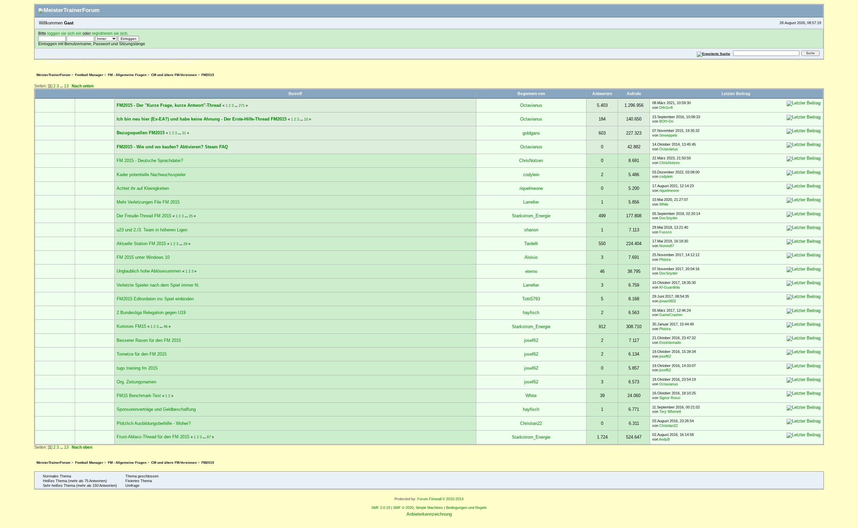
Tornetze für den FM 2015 (142, 354)
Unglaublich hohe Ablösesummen (149, 271)
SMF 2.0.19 (380, 508)
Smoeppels (668, 135)
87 (209, 437)
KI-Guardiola (669, 287)
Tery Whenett (670, 411)
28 (185, 244)
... (62, 86)
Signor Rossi (669, 398)
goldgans (531, 133)
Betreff (295, 93)
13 (66, 86)
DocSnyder (668, 218)
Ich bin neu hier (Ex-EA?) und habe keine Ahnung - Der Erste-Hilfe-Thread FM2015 (202, 119)
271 (242, 105)
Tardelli (531, 243)
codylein (531, 174)
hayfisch (531, 312)
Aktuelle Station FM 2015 (141, 243)
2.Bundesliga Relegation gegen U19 (151, 312)
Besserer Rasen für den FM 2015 (149, 340)
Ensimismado (670, 343)
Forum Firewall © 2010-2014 (440, 499)
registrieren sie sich (109, 33)
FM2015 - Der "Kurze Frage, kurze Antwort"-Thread (169, 105)
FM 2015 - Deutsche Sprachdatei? (150, 160)
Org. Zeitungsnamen (136, 381)
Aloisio (531, 257)
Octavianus (531, 105)
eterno (531, 271)
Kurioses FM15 (131, 326)
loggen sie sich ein (64, 33)
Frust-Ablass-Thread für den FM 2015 (153, 436)
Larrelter (531, 202)
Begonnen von (531, 93)
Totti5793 (531, 298)
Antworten (602, 93)
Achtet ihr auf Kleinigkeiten (143, 188)
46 (166, 326)
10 (306, 119)
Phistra (665, 259)
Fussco (665, 232)
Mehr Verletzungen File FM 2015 (148, 202)
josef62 (531, 340)
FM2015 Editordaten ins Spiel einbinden (155, 298)
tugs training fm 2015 (137, 368)
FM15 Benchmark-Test (139, 395)
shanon (531, 229)
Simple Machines (429, 508)
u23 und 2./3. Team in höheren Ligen (152, 229)
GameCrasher (671, 315)
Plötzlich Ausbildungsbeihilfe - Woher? (154, 423)
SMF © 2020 (403, 508)
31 (184, 133)
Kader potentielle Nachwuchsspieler (151, 174)
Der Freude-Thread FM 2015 (144, 215)
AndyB (664, 439)
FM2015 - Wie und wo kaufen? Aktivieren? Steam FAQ (172, 146)
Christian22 (531, 423)
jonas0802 (667, 301)
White (663, 204)
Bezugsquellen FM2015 (141, 132)
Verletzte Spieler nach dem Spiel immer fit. (158, 285)
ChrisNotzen (531, 160)
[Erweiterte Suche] (713, 53)
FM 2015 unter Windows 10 (143, 257)
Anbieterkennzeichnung (429, 514)
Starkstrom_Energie (531, 215)
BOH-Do (666, 121)
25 (191, 216)
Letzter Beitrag (736, 93)
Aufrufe (634, 93)
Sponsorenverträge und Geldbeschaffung (156, 409)
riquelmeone (531, 188)
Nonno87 (666, 246)
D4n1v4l (666, 107)
